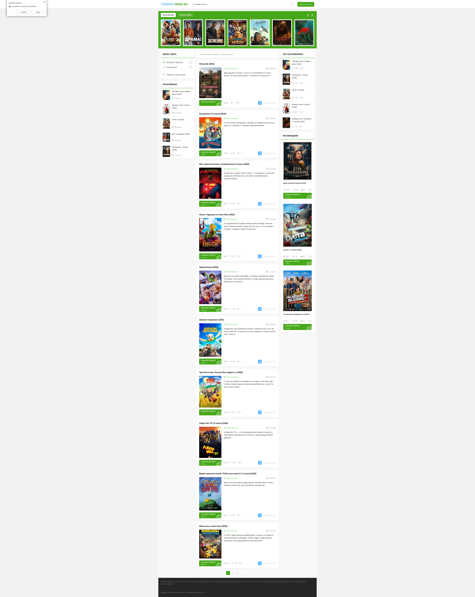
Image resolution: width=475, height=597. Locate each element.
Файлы (209, 54)
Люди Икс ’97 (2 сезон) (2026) (213, 423)
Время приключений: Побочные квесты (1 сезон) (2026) (227, 473)
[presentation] (308, 15)
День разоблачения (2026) (294, 183)
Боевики (178, 98)
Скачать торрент (208, 102)
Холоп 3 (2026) (178, 119)
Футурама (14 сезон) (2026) (212, 113)
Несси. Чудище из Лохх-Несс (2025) (217, 214)
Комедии (178, 113)
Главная (202, 54)
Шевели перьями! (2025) (211, 319)
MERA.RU (174, 4)
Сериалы (178, 155)
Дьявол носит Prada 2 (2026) (181, 106)
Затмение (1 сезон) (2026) (180, 148)
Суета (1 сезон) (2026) (292, 250)
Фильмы (217, 54)
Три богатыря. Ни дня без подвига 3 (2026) (221, 372)
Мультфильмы (232, 68)
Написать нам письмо (176, 74)
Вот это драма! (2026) (181, 134)
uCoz (204, 592)
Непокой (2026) (206, 63)
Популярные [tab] (168, 15)
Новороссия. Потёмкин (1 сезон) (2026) (301, 120)
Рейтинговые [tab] (185, 15)
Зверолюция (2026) (208, 267)
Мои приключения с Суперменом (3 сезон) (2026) (224, 164)
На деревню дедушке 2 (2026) (296, 314)
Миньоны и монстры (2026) (213, 526)
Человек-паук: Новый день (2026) (181, 92)
